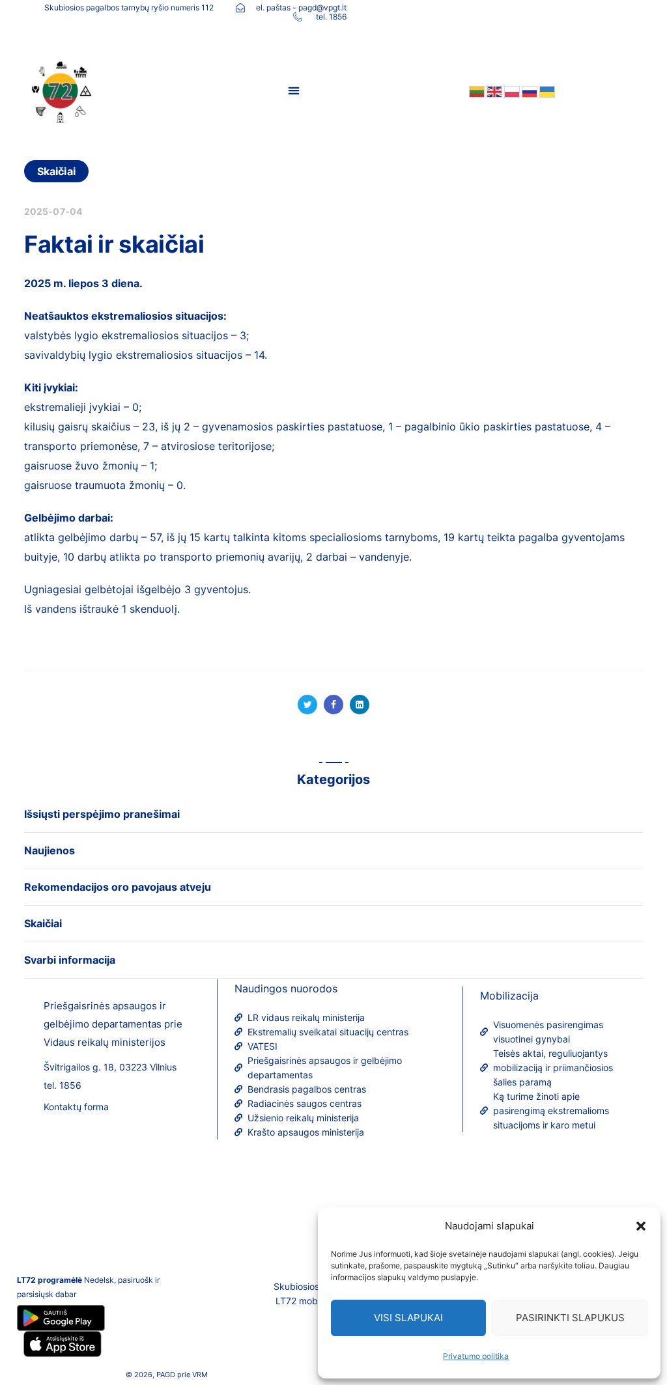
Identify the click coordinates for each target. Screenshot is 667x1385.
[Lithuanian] (476, 90)
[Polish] (511, 90)
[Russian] (528, 90)
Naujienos (49, 850)
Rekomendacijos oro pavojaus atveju (117, 886)
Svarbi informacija (69, 959)
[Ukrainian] (546, 90)
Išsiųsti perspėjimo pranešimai (102, 813)
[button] (640, 1226)
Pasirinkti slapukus (570, 1317)
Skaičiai (56, 171)
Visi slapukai (408, 1317)
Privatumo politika (476, 1356)
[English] (493, 90)
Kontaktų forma (76, 1106)
